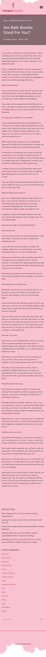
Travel (4, 611)
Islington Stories (11, 39)
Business (5, 554)
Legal (4, 581)
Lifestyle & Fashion (9, 584)
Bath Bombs (9, 118)
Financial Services (8, 573)
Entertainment (7, 565)
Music (4, 592)
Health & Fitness (8, 577)
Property (5, 596)
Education (5, 562)
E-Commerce (7, 558)
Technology (6, 607)
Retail (4, 600)
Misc (3, 588)
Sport (4, 603)
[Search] (41, 619)
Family (4, 569)
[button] (41, 7)
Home (5, 20)
